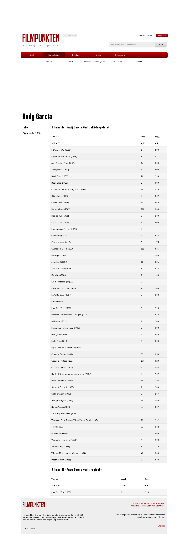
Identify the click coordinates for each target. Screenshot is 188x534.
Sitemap (161, 526)
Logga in (162, 35)
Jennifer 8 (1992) (59, 262)
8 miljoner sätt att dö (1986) (64, 156)
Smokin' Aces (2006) (60, 407)
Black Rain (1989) (59, 176)
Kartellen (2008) (58, 275)
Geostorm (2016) (59, 235)
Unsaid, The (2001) (60, 433)
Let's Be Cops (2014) (61, 295)
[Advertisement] (94, 88)
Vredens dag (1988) (60, 446)
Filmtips (75, 55)
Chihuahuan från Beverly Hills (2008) (68, 189)
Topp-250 (118, 61)
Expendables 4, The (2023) (64, 229)
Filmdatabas (53, 55)
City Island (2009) (59, 196)
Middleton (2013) (59, 321)
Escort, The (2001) (60, 222)
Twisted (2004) (58, 427)
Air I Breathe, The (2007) (63, 163)
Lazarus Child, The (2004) (63, 288)
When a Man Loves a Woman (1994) (68, 453)
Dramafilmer (150, 503)
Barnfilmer (160, 506)
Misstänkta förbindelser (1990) (65, 328)
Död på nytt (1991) (60, 216)
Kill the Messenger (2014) (63, 282)
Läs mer (161, 517)
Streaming (120, 55)
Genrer (49, 61)
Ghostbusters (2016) (61, 242)
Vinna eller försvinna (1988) (64, 440)
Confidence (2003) (60, 202)
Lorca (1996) (57, 301)
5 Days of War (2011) (61, 150)
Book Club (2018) (59, 183)
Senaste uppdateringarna (94, 61)
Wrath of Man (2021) (61, 460)
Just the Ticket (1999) (61, 268)
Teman (70, 61)
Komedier (160, 503)
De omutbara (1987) (60, 209)
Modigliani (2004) (59, 334)
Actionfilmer (138, 503)
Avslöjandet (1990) (60, 169)
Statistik (138, 61)
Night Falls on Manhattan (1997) (66, 347)
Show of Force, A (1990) (62, 387)
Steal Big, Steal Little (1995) (64, 413)
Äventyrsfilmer (148, 506)
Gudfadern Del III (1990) (62, 249)
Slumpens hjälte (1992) (62, 400)
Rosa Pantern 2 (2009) (62, 380)
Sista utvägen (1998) (61, 394)
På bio (98, 55)
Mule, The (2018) (59, 341)
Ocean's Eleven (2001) (62, 354)
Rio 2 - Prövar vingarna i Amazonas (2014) (71, 374)
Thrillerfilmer (135, 506)
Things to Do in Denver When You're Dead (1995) (74, 420)
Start (32, 55)
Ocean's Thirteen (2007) (62, 361)
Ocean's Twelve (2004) (62, 367)
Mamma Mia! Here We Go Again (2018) (69, 315)
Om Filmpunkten (145, 35)
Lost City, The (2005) (61, 308)
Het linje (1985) (58, 255)
